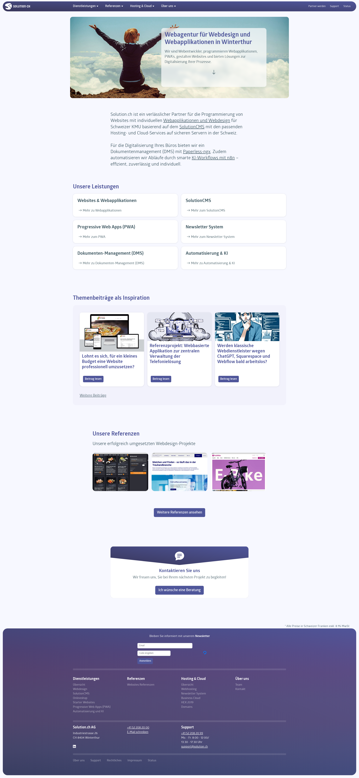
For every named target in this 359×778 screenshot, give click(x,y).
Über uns (167, 6)
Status (347, 6)
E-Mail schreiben (137, 732)
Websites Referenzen (140, 684)
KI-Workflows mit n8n (213, 158)
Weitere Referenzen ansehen (179, 512)
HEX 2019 (187, 702)
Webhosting (189, 689)
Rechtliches (114, 760)
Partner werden (317, 6)
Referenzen (113, 6)
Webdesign (80, 689)
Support (334, 6)
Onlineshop (80, 698)
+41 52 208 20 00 (138, 727)
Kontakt (240, 689)
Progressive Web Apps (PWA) (92, 707)
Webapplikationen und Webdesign (196, 121)
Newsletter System (193, 693)
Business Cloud (190, 698)
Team (238, 684)
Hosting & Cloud (141, 6)
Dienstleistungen (84, 6)
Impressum (134, 760)
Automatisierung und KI (88, 711)
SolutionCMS (191, 127)
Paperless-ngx (196, 152)
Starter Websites (84, 702)
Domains (186, 707)
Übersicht (79, 684)
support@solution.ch (194, 746)
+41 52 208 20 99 (192, 733)
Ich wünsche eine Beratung (179, 590)
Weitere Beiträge (93, 396)
